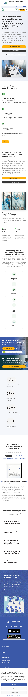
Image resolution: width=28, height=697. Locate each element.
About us (4, 652)
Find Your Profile (6, 662)
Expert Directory (6, 660)
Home (3, 650)
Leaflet (8, 612)
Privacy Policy (10, 695)
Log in (22, 9)
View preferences (14, 692)
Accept (14, 684)
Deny (14, 688)
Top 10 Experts (5, 657)
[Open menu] (26, 9)
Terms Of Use (17, 695)
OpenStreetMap (14, 612)
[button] (26, 669)
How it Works (5, 655)
